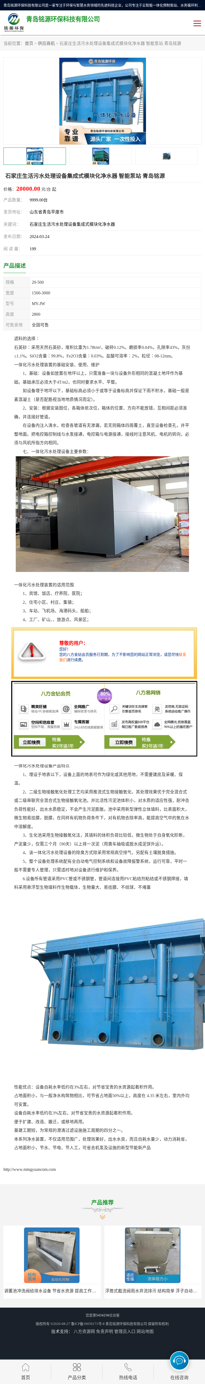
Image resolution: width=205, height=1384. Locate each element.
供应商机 (46, 43)
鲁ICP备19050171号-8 (88, 1324)
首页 (29, 43)
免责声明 (104, 1331)
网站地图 (145, 1331)
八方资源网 (84, 1331)
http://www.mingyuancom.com (29, 1169)
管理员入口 (125, 1331)
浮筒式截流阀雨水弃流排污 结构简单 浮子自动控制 (52, 1291)
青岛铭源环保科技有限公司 (126, 1324)
